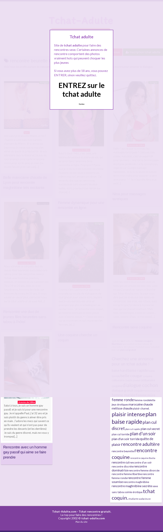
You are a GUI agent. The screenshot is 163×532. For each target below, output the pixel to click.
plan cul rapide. (132, 429)
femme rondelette (144, 400)
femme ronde (123, 399)
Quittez (81, 104)
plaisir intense (128, 414)
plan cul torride (120, 434)
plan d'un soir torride (126, 439)
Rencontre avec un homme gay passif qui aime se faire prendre (25, 452)
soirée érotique (134, 492)
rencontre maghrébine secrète (132, 486)
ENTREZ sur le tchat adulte (81, 89)
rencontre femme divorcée (143, 470)
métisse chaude (122, 408)
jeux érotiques (120, 404)
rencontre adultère (140, 444)
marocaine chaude (141, 404)
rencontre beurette (123, 451)
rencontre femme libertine (127, 474)
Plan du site (81, 521)
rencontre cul (120, 462)
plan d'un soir (143, 433)
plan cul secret (150, 429)
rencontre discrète (122, 466)
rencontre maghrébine (136, 482)
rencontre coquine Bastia (142, 458)
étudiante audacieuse (139, 498)
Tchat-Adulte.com (64, 511)
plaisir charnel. (141, 408)
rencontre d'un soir (141, 462)
